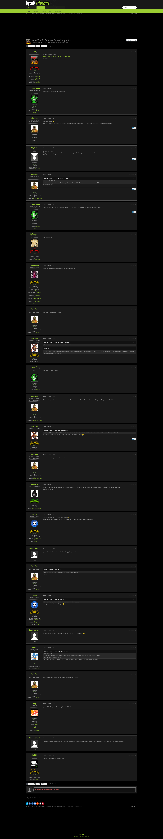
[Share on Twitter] (27, 803)
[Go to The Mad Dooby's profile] (34, 99)
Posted (49, 51)
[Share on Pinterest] (43, 803)
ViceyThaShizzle (37, 142)
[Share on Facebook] (30, 803)
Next (43, 46)
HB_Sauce (34, 148)
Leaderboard (59, 8)
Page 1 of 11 (52, 46)
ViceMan (34, 118)
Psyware (36, 75)
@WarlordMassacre (36, 508)
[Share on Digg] (32, 803)
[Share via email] (40, 803)
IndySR (37, 730)
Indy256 (36, 724)
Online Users (58, 11)
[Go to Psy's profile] (28, 41)
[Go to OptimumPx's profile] (34, 243)
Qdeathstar (34, 265)
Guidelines (43, 11)
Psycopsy (37, 78)
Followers (130, 40)
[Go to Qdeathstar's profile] (34, 274)
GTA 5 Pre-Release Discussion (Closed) (57, 42)
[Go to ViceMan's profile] (34, 129)
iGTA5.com (31, 8)
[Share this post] (135, 51)
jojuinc (34, 647)
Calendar (35, 11)
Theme (81, 834)
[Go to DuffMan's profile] (34, 348)
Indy (34, 704)
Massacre (34, 484)
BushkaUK (37, 541)
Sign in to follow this (121, 40)
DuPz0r (34, 514)
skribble (37, 779)
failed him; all (36, 300)
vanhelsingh (37, 732)
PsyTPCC (36, 81)
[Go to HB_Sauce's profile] (34, 157)
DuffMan (34, 339)
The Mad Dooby (34, 88)
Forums (41, 8)
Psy (34, 42)
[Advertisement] (57, 26)
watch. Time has (37, 298)
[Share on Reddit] (37, 803)
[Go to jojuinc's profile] (34, 656)
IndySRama (37, 729)
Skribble (34, 755)
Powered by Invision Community (81, 836)
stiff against (36, 291)
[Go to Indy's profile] (34, 713)
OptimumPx (34, 234)
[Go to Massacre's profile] (34, 493)
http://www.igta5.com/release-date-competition (56, 56)
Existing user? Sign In (130, 2)
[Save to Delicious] (35, 803)
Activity (49, 8)
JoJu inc (38, 668)
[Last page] (46, 46)
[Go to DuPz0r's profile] (34, 523)
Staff (50, 11)
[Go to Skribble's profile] (34, 764)
